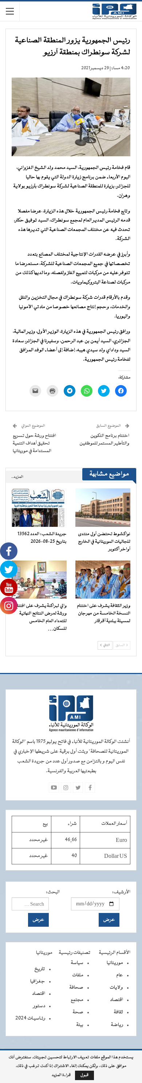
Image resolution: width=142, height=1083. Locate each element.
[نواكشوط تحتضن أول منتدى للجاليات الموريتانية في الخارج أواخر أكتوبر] (102, 507)
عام (119, 975)
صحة (77, 1012)
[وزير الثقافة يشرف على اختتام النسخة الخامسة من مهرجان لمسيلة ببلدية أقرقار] (102, 580)
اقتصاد (116, 1000)
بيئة (79, 1025)
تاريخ (39, 969)
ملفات (77, 975)
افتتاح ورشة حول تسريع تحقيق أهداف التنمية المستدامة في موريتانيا (34, 443)
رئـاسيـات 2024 (30, 1018)
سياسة (77, 963)
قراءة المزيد (61, 1075)
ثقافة (118, 1012)
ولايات (116, 988)
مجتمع (77, 1000)
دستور (39, 1006)
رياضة (117, 1025)
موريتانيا (115, 963)
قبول (84, 1075)
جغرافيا (37, 981)
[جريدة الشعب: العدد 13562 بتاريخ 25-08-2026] (39, 507)
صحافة (76, 988)
